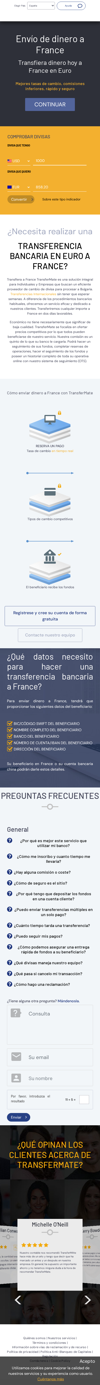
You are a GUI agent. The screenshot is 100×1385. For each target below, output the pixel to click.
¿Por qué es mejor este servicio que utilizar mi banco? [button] (53, 843)
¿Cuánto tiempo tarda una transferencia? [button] (52, 925)
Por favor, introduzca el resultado (30, 1098)
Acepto (87, 1361)
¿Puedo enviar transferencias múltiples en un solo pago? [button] (53, 912)
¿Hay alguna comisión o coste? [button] (42, 872)
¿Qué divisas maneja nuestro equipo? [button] (48, 962)
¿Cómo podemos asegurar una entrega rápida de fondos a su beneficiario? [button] (53, 949)
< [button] (18, 1299)
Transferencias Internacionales (33, 294)
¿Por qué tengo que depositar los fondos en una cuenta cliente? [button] (53, 896)
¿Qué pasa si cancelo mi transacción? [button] (48, 973)
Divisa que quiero (19, 171)
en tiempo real (62, 451)
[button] (71, 6)
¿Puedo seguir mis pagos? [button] (38, 936)
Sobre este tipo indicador (61, 199)
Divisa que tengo (18, 145)
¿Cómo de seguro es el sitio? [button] (40, 882)
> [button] (88, 1299)
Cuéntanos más (50, 1379)
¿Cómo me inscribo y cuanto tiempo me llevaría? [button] (53, 859)
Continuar (50, 104)
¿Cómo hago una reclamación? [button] (42, 984)
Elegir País (19, 5)
